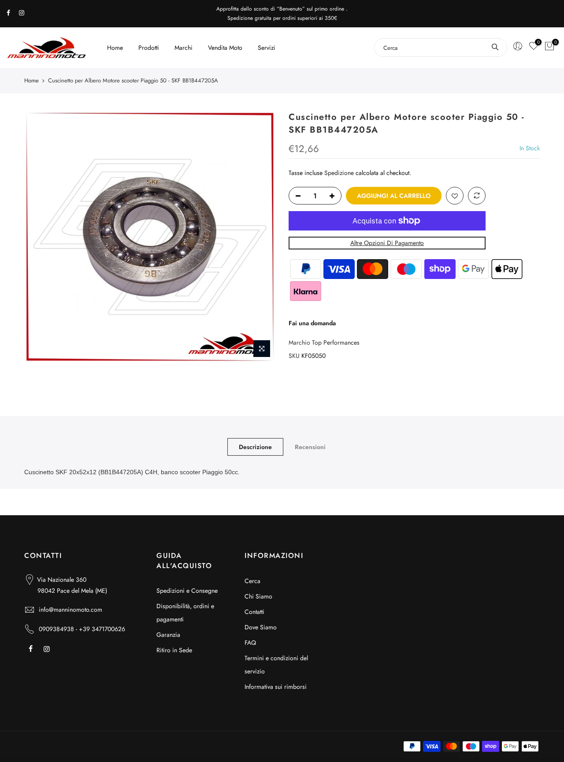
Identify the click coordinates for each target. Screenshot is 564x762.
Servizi (266, 47)
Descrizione (255, 446)
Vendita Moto (225, 47)
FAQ (250, 642)
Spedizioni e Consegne (187, 590)
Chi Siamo (258, 596)
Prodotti (148, 47)
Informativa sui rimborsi (276, 686)
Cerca (252, 580)
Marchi (183, 47)
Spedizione (339, 172)
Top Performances (336, 342)
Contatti (254, 611)
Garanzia (168, 634)
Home (115, 47)
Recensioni (310, 446)
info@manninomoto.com (70, 609)
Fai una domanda (312, 323)
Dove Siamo (261, 627)
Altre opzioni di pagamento (387, 242)
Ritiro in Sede (174, 650)
